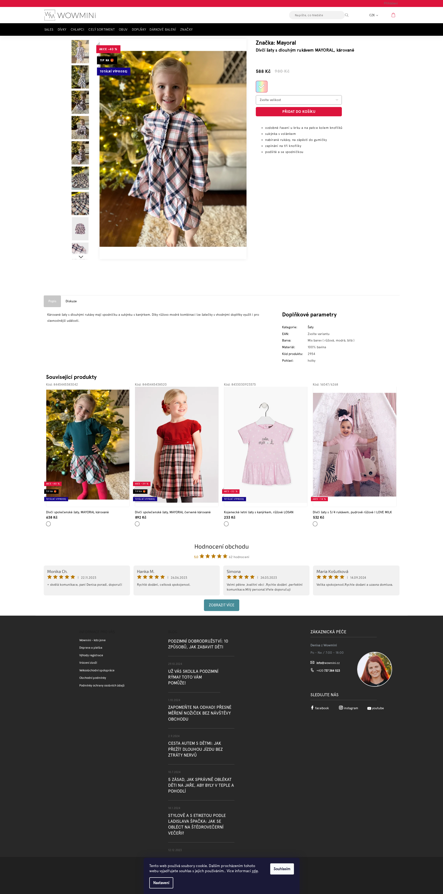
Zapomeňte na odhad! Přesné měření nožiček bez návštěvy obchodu (199, 713)
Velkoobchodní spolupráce (96, 670)
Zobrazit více (221, 605)
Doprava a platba (90, 647)
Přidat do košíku (298, 111)
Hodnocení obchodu (221, 546)
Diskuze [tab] (71, 301)
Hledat (350, 15)
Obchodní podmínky (92, 677)
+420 (328, 670)
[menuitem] (50, 29)
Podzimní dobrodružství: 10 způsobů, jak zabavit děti (198, 644)
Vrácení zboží (88, 662)
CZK (372, 15)
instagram (351, 708)
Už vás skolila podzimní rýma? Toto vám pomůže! (193, 677)
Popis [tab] (52, 301)
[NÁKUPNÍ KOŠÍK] (394, 15)
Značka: (276, 42)
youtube (378, 708)
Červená (138, 522)
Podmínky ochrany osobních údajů (101, 685)
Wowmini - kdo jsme (92, 640)
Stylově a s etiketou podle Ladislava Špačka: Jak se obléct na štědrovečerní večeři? (197, 824)
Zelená (48, 522)
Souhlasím (282, 869)
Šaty (310, 327)
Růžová (226, 522)
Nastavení (161, 883)
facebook (322, 708)
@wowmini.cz (328, 663)
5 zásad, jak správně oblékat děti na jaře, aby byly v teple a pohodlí (201, 785)
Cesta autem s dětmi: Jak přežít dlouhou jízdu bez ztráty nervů (195, 749)
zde (255, 871)
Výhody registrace (91, 655)
